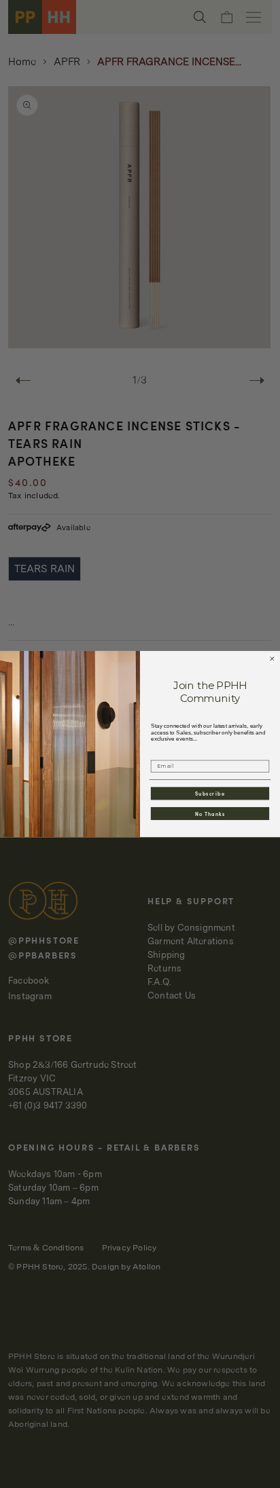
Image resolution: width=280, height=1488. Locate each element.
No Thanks (210, 813)
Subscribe (210, 793)
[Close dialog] (272, 658)
